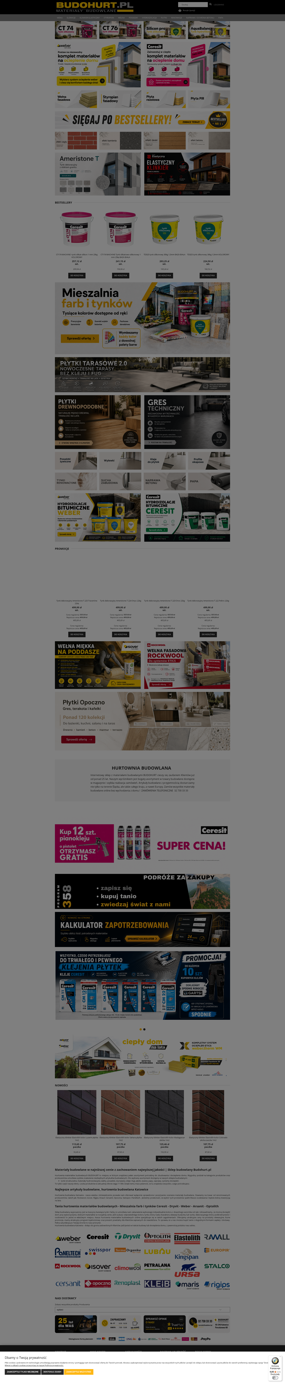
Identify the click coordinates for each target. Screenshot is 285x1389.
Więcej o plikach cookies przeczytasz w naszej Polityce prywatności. (34, 1365)
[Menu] (280, 1357)
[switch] (275, 1377)
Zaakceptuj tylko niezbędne (23, 1372)
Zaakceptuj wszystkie (78, 1372)
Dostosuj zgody (52, 1372)
